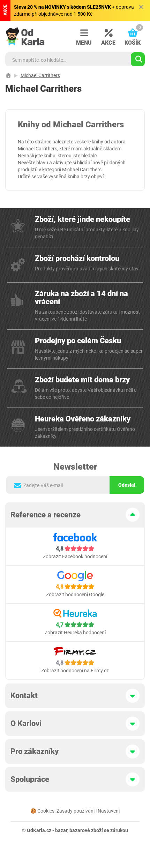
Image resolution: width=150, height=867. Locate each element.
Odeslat (126, 485)
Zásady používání (76, 811)
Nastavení (109, 811)
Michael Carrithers (40, 75)
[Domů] (8, 75)
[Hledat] (138, 59)
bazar (61, 830)
